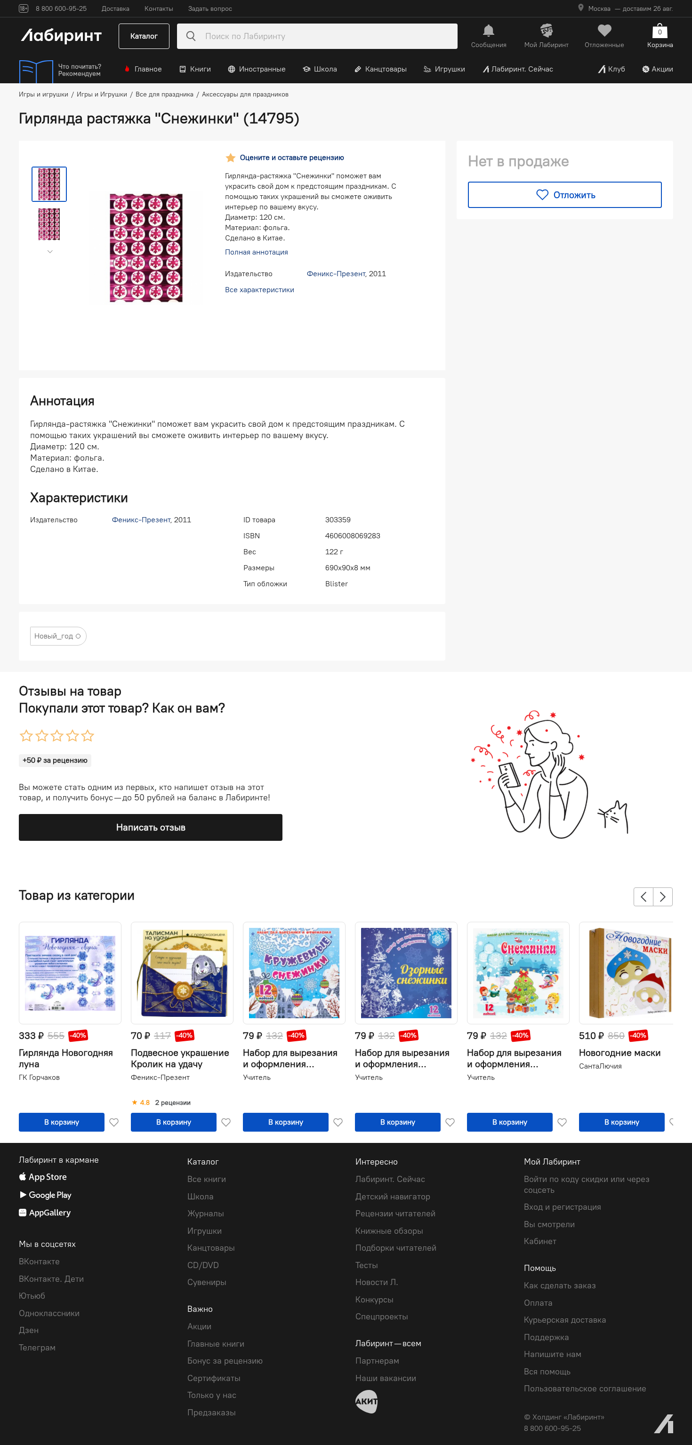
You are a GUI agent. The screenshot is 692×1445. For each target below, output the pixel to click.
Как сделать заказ (560, 1285)
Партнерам (377, 1361)
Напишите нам (552, 1354)
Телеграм (37, 1347)
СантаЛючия (600, 1066)
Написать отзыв (150, 827)
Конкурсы (374, 1299)
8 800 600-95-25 (552, 1428)
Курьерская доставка (565, 1320)
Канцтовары (386, 68)
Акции (662, 68)
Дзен (29, 1330)
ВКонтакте (39, 1261)
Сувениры (206, 1282)
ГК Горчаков (39, 1077)
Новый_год (53, 635)
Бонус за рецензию (225, 1361)
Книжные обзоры (389, 1231)
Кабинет (540, 1241)
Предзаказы (211, 1412)
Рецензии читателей (395, 1213)
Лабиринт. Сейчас (522, 68)
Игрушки (450, 68)
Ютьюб (32, 1296)
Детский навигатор (392, 1196)
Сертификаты (214, 1378)
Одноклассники (49, 1313)
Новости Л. (376, 1282)
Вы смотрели (549, 1224)
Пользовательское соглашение (585, 1388)
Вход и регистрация (562, 1207)
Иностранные (262, 68)
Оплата (538, 1303)
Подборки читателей (395, 1248)
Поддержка (546, 1337)
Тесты (366, 1265)
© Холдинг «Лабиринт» (564, 1417)
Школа (325, 68)
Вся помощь (547, 1371)
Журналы (205, 1213)
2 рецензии (173, 1103)
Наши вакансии (385, 1378)
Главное (148, 68)
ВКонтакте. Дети (51, 1279)
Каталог (144, 36)
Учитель (257, 1077)
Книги (200, 68)
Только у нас (211, 1395)
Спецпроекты (381, 1316)
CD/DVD (203, 1265)
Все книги (206, 1179)
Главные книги (215, 1344)
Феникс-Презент (336, 273)
